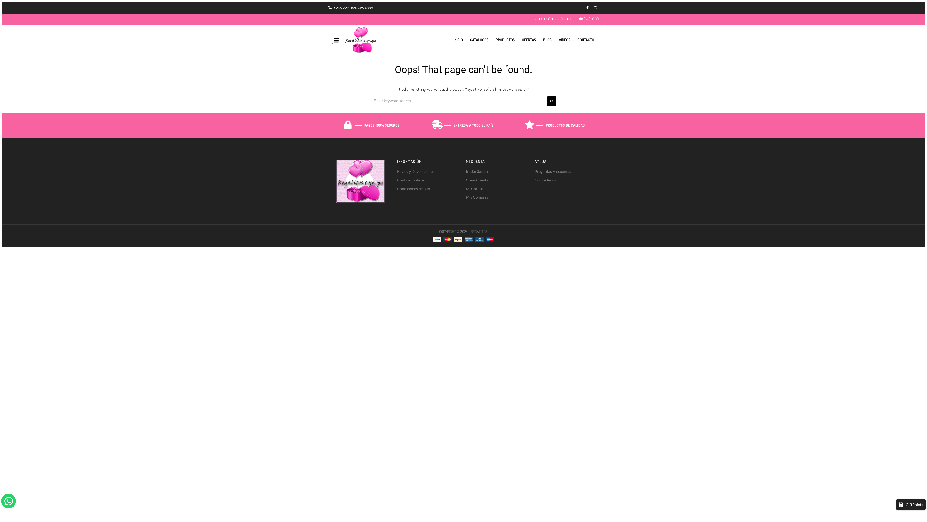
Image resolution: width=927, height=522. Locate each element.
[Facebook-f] (587, 7)
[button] (336, 40)
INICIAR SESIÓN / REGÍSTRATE (551, 19)
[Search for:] (457, 101)
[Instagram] (595, 7)
